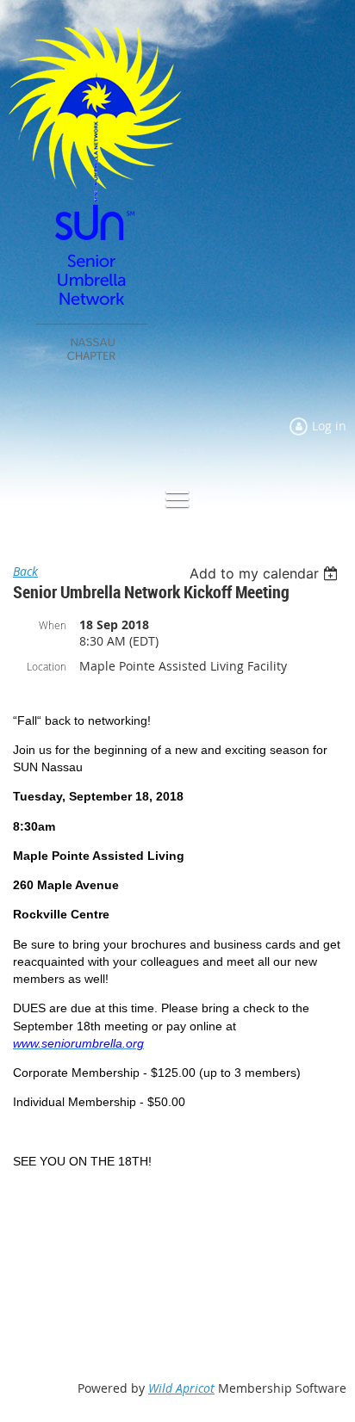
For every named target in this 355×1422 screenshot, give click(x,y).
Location (46, 666)
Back (25, 571)
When (52, 625)
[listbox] (266, 573)
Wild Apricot (181, 1388)
